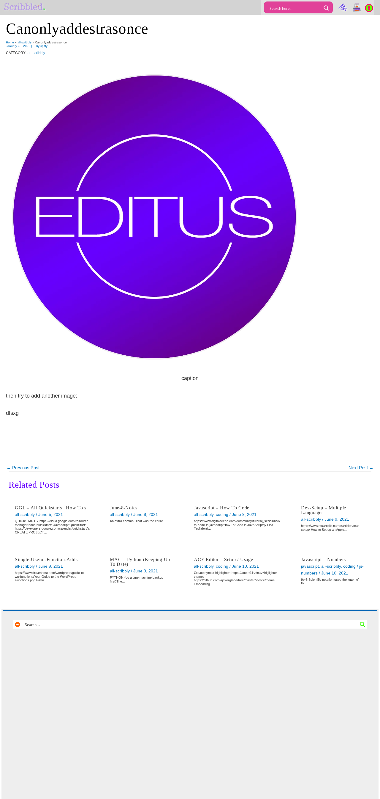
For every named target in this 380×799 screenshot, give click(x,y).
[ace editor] (357, 7)
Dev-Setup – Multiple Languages (323, 510)
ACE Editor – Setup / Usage (223, 559)
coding (222, 514)
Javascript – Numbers (323, 559)
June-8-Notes (123, 507)
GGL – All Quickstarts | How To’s (50, 507)
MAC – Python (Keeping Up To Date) (140, 562)
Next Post (361, 467)
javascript (310, 566)
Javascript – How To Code (221, 507)
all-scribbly (36, 53)
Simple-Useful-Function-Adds (46, 559)
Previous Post (23, 467)
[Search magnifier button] (326, 8)
